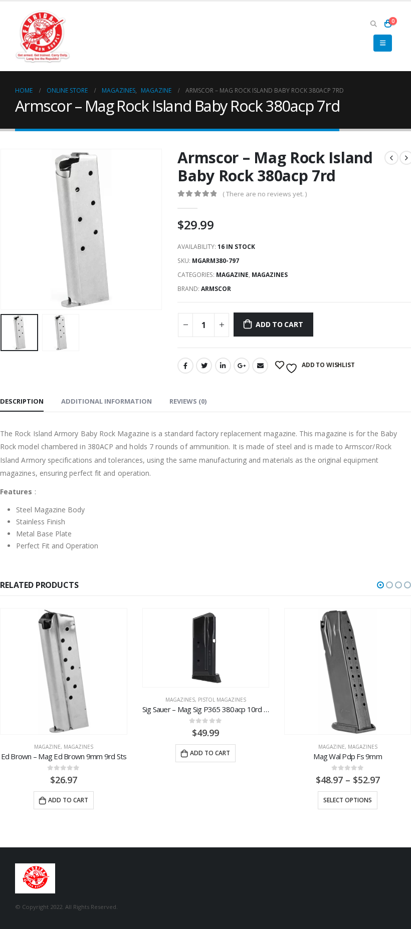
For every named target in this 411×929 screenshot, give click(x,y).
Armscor (216, 288)
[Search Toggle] (373, 24)
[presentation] (12, 229)
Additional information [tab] (106, 401)
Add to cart (279, 324)
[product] (63, 671)
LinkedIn (223, 366)
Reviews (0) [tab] (188, 401)
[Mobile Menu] (382, 43)
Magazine (232, 274)
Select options (347, 800)
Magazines (270, 274)
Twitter (204, 366)
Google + (242, 366)
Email (260, 366)
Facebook (185, 366)
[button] (380, 585)
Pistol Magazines (222, 699)
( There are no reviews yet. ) (265, 193)
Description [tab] (22, 401)
